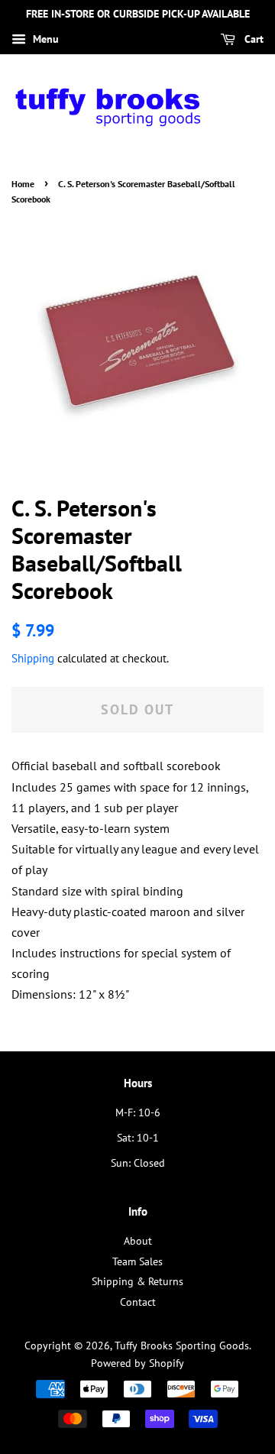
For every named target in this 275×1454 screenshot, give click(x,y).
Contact (138, 1302)
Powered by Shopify (137, 1363)
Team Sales (137, 1261)
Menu (44, 39)
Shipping (32, 658)
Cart (252, 39)
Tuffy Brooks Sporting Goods (182, 1345)
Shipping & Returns (137, 1281)
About (138, 1241)
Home (22, 183)
